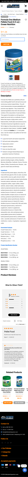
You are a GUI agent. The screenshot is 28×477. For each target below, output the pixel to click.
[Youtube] (8, 442)
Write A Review (14, 314)
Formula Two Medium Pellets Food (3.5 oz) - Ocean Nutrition (6, 390)
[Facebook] (5, 442)
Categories (6, 452)
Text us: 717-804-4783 (8, 429)
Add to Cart (8, 402)
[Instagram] (2, 442)
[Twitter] (10, 442)
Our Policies (6, 448)
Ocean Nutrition (12, 16)
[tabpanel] (6, 390)
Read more (16, 360)
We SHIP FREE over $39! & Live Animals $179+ (14, 1)
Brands (4, 456)
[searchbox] (8, 321)
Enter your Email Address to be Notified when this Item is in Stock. (14, 35)
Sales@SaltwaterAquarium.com (10, 432)
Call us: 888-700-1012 (8, 427)
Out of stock (19, 402)
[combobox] (21, 324)
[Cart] (26, 6)
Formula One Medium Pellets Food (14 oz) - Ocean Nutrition (19, 390)
